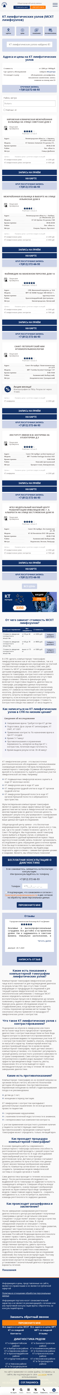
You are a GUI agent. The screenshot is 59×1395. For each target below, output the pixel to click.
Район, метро (10, 98)
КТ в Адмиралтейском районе (16, 1344)
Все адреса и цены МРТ (43, 1327)
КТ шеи (35, 785)
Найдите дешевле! (50, 636)
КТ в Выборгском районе (16, 1348)
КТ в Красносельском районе (42, 1354)
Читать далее (44, 942)
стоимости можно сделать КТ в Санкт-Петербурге (27, 831)
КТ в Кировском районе (16, 1351)
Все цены (29, 586)
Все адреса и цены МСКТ (15, 1327)
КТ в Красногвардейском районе (16, 1354)
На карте (31, 178)
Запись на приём (29, 172)
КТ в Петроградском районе (43, 1362)
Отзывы (43, 1333)
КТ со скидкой (16, 1330)
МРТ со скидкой (43, 1330)
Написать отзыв (30, 959)
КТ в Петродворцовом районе (16, 1367)
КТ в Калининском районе (43, 1348)
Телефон (15, 886)
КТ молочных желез (19, 782)
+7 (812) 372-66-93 (29, 336)
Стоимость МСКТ (10, 669)
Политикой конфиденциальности (21, 895)
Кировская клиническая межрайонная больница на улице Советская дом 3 (29, 120)
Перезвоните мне (29, 1323)
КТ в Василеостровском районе (43, 1344)
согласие (42, 1374)
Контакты (15, 1333)
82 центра (51, 72)
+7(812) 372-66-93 (29, 186)
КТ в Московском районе (43, 1358)
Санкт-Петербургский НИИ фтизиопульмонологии (29, 347)
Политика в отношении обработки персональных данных (26, 1294)
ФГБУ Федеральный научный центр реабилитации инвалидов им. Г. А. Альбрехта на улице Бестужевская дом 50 (29, 510)
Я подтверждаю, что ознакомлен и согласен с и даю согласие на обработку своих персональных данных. (29, 895)
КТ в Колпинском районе (43, 1351)
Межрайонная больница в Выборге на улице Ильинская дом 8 (29, 197)
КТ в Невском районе (16, 1363)
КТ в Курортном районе (16, 1358)
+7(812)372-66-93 (38, 7)
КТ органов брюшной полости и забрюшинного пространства (26, 797)
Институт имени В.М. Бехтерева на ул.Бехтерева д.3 (30, 436)
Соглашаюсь (29, 1382)
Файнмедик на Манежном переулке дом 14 (30, 273)
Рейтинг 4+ (11, 110)
